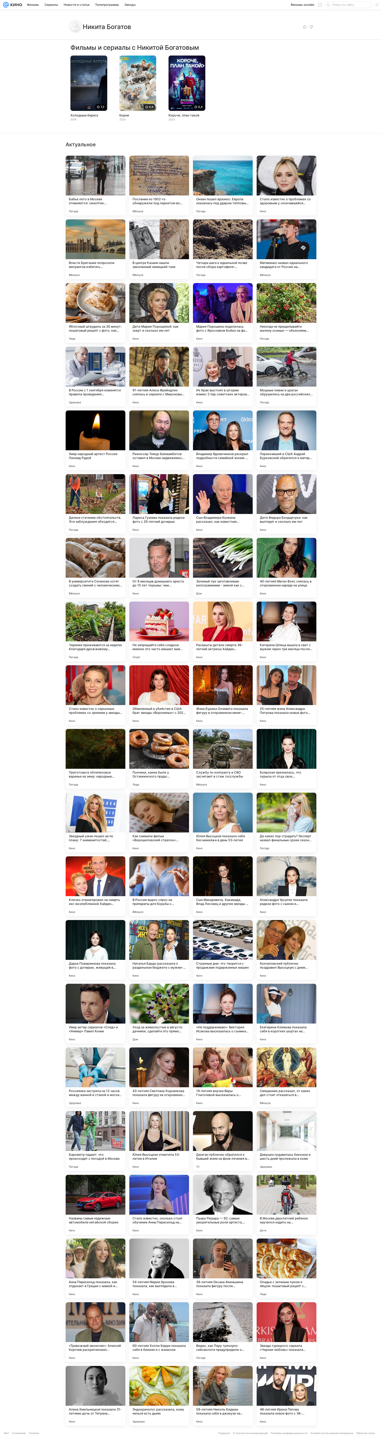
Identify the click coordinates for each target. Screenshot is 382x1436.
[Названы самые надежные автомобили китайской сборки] (95, 1205)
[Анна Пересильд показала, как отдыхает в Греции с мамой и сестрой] (95, 1268)
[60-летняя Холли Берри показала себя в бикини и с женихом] (159, 1332)
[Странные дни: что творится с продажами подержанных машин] (223, 950)
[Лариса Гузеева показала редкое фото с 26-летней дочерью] (159, 504)
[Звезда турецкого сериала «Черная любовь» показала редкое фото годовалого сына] (286, 1332)
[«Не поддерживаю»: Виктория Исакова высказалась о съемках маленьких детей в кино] (223, 1013)
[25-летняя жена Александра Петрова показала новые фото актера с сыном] (286, 695)
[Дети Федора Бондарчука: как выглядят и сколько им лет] (286, 504)
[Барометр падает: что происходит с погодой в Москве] (95, 1141)
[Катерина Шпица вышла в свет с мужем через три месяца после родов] (286, 631)
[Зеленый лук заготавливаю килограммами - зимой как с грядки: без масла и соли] (223, 568)
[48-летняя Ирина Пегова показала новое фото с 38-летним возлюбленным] (286, 1396)
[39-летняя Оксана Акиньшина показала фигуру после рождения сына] (223, 1268)
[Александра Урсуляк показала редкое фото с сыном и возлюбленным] (286, 886)
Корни (124, 115)
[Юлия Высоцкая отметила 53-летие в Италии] (159, 1141)
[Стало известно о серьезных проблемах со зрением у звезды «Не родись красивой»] (95, 695)
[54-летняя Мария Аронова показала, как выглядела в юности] (159, 1268)
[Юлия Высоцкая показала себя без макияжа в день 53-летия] (223, 822)
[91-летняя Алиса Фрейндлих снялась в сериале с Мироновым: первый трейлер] (159, 376)
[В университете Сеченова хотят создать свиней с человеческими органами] (95, 568)
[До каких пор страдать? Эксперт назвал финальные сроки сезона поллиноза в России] (286, 822)
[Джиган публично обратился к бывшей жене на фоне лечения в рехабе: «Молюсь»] (223, 1141)
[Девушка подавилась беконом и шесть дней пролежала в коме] (286, 1141)
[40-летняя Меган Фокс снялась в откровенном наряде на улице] (286, 568)
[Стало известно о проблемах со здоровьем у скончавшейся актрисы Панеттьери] (286, 185)
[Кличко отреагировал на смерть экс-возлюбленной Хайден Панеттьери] (95, 886)
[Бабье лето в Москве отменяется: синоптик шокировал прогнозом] (95, 185)
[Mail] (6, 5)
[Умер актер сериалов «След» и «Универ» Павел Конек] (95, 1013)
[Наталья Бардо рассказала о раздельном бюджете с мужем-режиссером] (159, 950)
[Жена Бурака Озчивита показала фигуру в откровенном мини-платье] (223, 695)
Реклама (34, 1433)
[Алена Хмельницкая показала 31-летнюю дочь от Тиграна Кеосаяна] (95, 1396)
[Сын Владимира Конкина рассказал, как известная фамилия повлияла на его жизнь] (223, 504)
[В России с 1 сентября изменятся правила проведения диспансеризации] (95, 376)
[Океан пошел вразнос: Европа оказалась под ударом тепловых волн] (223, 185)
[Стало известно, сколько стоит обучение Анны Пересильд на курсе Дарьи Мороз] (159, 1205)
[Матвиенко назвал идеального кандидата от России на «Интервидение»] (286, 249)
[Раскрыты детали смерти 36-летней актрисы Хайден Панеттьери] (223, 631)
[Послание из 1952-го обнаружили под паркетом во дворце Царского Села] (159, 185)
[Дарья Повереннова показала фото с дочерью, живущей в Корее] (95, 950)
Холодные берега (84, 115)
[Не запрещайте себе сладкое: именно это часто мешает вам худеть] (159, 631)
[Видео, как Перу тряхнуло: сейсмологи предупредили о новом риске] (223, 1332)
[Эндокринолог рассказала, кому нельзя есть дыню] (159, 1396)
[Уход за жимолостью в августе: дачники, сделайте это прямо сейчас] (159, 1013)
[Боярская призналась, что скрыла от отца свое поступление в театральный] (286, 759)
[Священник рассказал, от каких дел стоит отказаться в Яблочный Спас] (286, 1077)
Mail (6, 1433)
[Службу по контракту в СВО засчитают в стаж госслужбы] (223, 759)
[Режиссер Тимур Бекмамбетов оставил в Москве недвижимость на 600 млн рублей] (159, 440)
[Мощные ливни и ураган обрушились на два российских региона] (286, 376)
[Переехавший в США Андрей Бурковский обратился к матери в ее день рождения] (286, 440)
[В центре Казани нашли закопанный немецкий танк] (159, 249)
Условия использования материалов (332, 1433)
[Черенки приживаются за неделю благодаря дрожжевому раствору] (95, 631)
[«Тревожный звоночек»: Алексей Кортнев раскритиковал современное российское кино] (95, 1332)
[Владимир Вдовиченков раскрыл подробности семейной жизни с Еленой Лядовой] (223, 440)
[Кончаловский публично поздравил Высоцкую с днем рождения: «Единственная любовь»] (286, 950)
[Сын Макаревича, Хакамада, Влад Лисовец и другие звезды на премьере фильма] (223, 886)
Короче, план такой (184, 115)
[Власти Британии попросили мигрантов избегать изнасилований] (95, 249)
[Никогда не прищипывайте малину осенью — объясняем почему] (286, 313)
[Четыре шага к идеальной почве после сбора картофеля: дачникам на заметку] (223, 249)
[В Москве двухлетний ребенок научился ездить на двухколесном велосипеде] (286, 1205)
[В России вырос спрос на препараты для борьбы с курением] (159, 886)
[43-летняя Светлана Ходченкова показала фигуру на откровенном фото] (159, 1077)
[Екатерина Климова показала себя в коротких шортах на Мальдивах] (286, 1013)
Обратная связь (365, 1433)
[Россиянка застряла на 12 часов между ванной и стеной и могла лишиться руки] (95, 1077)
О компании (19, 1433)
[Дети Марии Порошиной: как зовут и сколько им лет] (159, 313)
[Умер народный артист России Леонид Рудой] (95, 440)
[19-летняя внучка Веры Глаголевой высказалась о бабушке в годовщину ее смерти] (223, 1077)
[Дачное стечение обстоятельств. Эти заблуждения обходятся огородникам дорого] (95, 504)
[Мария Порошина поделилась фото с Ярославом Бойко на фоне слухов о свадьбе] (223, 313)
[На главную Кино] (15, 5)
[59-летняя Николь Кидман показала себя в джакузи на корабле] (223, 1396)
